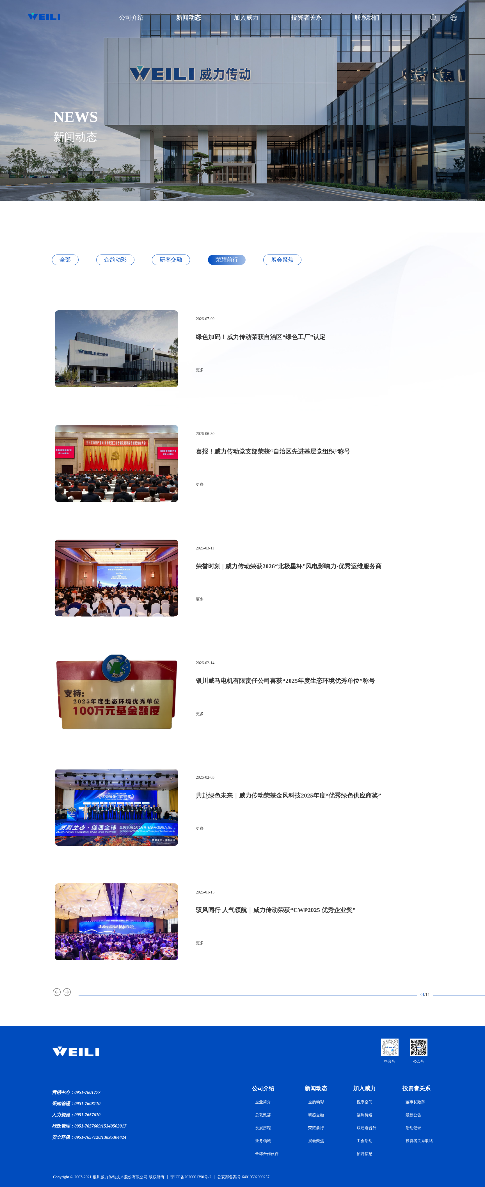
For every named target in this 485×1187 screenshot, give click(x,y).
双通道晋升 (366, 1128)
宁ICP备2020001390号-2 (190, 1177)
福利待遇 (364, 1115)
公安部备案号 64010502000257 (243, 1177)
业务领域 (263, 1140)
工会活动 (364, 1140)
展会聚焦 (316, 1140)
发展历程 (263, 1128)
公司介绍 (263, 1088)
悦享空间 (364, 1102)
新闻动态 (316, 1088)
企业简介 (263, 1102)
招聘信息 (364, 1153)
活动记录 (413, 1128)
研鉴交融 (316, 1115)
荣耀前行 (316, 1128)
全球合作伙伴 (267, 1153)
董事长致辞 (415, 1102)
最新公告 (413, 1115)
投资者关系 (416, 1088)
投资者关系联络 (419, 1140)
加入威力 (364, 1088)
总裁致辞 (263, 1115)
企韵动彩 (316, 1102)
